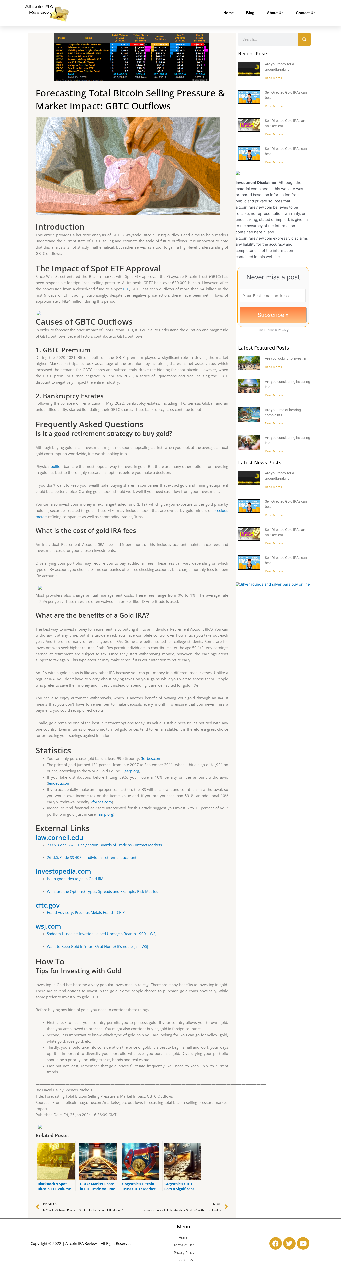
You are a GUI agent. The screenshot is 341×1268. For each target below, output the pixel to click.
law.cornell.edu (59, 837)
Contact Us (305, 13)
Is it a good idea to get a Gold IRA (75, 878)
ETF (126, 288)
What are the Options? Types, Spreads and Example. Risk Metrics (102, 891)
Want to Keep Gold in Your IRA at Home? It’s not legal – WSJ (97, 946)
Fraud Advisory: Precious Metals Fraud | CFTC (86, 912)
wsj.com (48, 926)
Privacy (283, 330)
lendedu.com (59, 783)
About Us (275, 13)
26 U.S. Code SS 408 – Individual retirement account (91, 857)
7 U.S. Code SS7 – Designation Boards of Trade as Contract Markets (104, 844)
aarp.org (132, 770)
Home (228, 13)
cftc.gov (48, 905)
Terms (270, 330)
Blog (250, 13)
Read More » (274, 78)
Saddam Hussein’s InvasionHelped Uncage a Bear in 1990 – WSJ (101, 933)
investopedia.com (63, 871)
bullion (57, 466)
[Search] (304, 39)
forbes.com (151, 758)
